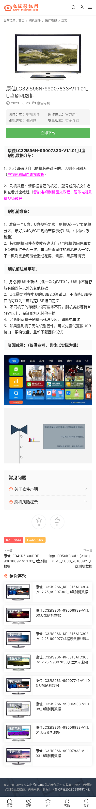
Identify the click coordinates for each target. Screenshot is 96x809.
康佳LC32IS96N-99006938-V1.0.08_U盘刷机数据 (63, 706)
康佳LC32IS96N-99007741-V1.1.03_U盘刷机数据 (63, 683)
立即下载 (48, 132)
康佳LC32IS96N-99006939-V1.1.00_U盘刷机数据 (62, 612)
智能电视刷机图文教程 (51, 192)
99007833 (13, 540)
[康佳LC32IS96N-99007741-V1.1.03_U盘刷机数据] (18, 685)
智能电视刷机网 (33, 785)
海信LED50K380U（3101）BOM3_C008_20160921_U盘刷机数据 (70, 561)
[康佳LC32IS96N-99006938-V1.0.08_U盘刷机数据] (18, 709)
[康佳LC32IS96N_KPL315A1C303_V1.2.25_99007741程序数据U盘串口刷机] (18, 639)
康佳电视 (43, 103)
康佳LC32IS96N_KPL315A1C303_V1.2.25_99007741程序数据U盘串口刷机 (63, 636)
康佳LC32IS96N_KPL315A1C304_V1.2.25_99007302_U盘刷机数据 (62, 589)
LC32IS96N (35, 540)
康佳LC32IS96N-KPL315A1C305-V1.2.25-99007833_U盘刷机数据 (62, 659)
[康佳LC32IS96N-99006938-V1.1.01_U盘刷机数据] (18, 732)
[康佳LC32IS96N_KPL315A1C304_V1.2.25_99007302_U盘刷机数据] (18, 592)
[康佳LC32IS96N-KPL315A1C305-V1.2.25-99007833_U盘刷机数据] (18, 662)
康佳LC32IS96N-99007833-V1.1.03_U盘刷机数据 (62, 753)
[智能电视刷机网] (21, 7)
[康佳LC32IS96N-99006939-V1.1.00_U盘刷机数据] (18, 615)
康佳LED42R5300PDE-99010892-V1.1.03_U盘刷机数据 (25, 561)
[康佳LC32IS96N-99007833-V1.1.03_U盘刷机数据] (18, 756)
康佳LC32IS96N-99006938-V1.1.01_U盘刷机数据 (62, 729)
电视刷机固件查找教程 (25, 174)
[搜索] (73, 7)
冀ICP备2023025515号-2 (71, 789)
